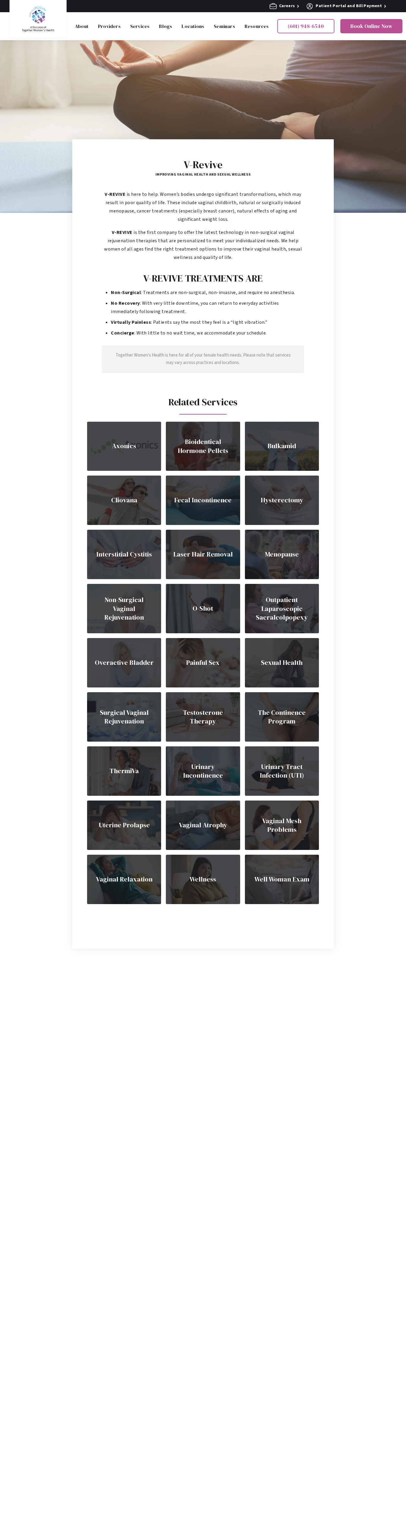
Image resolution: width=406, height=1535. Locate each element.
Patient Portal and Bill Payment (349, 6)
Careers (287, 6)
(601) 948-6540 (306, 26)
